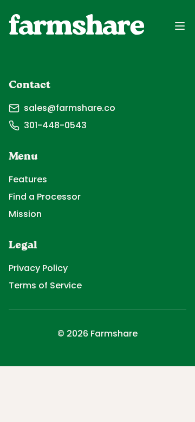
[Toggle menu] (179, 25)
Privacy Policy (38, 268)
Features (28, 179)
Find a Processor (45, 196)
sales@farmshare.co (69, 108)
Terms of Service (45, 285)
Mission (25, 214)
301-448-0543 (55, 125)
